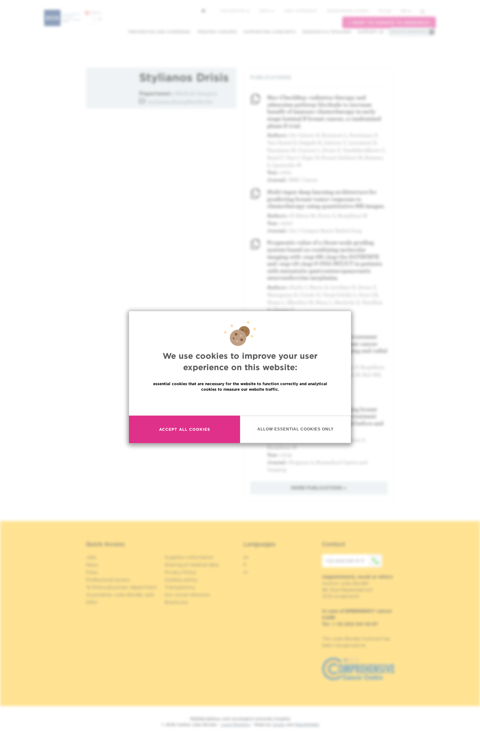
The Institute (233, 11)
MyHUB (384, 11)
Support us (371, 31)
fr (245, 564)
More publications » (318, 487)
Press (92, 572)
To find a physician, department (121, 587)
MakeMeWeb (307, 724)
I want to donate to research (389, 22)
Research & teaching (326, 31)
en (404, 10)
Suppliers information (189, 557)
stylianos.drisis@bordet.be (180, 101)
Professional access (347, 11)
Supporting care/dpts (270, 31)
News (265, 11)
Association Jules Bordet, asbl (120, 594)
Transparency (180, 587)
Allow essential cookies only (295, 429)
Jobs (91, 557)
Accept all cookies (184, 429)
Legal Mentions (235, 724)
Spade (278, 724)
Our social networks (187, 594)
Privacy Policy (180, 572)
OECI (91, 602)
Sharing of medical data (191, 564)
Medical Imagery (196, 93)
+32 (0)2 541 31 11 (344, 560)
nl (245, 572)
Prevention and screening (159, 31)
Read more (240, 402)
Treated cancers (217, 31)
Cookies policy (181, 579)
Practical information (408, 31)
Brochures (176, 602)
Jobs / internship (300, 11)
